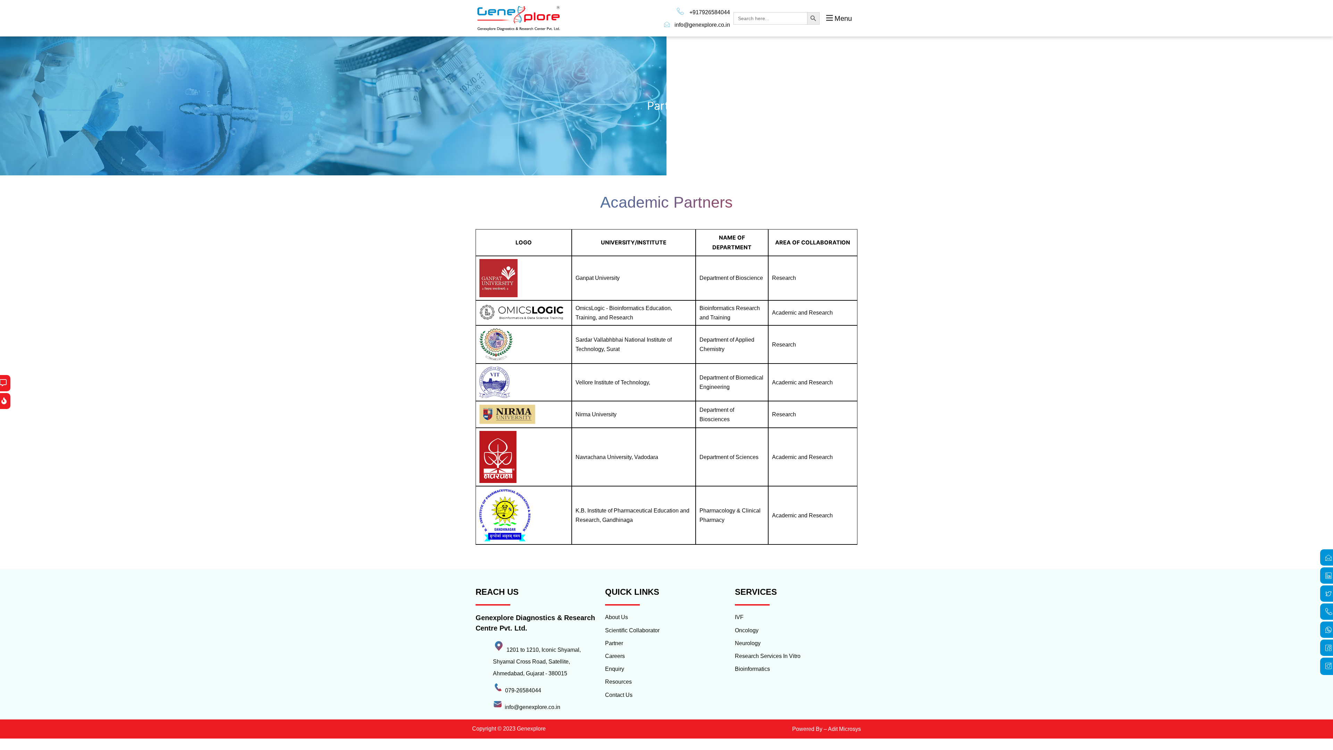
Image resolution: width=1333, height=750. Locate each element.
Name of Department (732, 242)
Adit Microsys (844, 729)
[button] (838, 18)
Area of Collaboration (812, 242)
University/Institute (633, 242)
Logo (523, 242)
